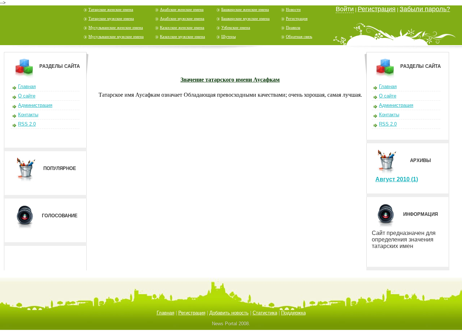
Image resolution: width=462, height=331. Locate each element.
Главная (27, 86)
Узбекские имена (235, 27)
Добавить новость (229, 312)
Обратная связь (299, 36)
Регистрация (297, 18)
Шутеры (228, 36)
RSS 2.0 (27, 124)
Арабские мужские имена (182, 18)
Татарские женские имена (110, 9)
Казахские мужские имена (182, 36)
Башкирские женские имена (245, 9)
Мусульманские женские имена (115, 27)
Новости (293, 9)
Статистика (265, 312)
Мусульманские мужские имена (116, 36)
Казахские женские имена (182, 27)
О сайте (26, 96)
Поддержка (293, 312)
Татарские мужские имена (111, 18)
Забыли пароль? (425, 9)
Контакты (28, 114)
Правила (293, 27)
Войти (345, 9)
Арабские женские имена (182, 9)
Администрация (35, 105)
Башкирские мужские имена (245, 18)
